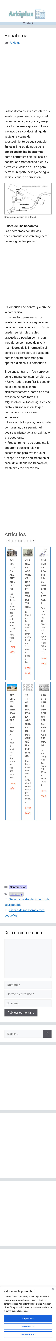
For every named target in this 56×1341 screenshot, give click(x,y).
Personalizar (28, 1326)
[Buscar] (47, 1034)
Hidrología (16, 894)
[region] (28, 1313)
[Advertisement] (28, 79)
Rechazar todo (28, 1334)
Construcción (18, 887)
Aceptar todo (28, 1318)
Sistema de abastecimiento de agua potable (43, 582)
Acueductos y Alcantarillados (12, 575)
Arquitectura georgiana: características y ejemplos (43, 720)
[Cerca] (53, 1289)
